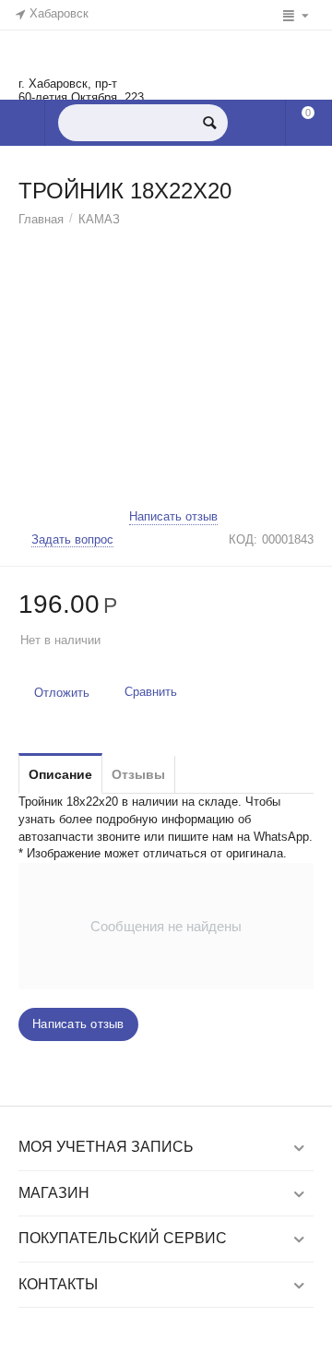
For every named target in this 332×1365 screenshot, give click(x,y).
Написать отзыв (173, 516)
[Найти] (209, 122)
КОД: (243, 539)
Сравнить (151, 692)
